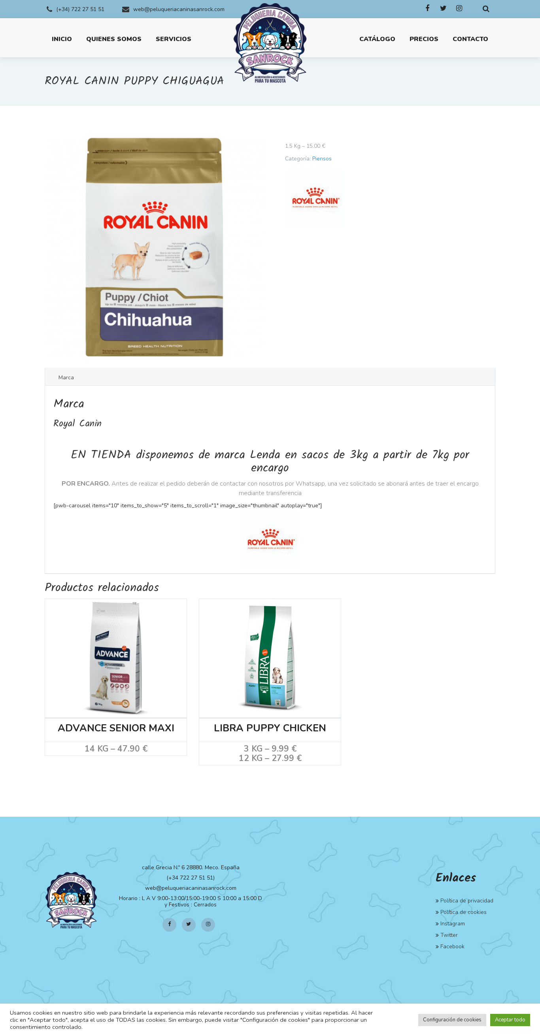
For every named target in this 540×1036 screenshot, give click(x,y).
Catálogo (377, 39)
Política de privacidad (466, 900)
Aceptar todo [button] (510, 1019)
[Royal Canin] (314, 198)
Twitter (449, 935)
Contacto (470, 39)
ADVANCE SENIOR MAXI (116, 728)
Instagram (452, 923)
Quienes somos (114, 39)
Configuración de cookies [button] (452, 1019)
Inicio (62, 39)
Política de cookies (463, 912)
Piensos (322, 158)
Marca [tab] (66, 377)
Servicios (173, 39)
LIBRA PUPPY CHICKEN (270, 728)
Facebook (452, 946)
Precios (424, 39)
